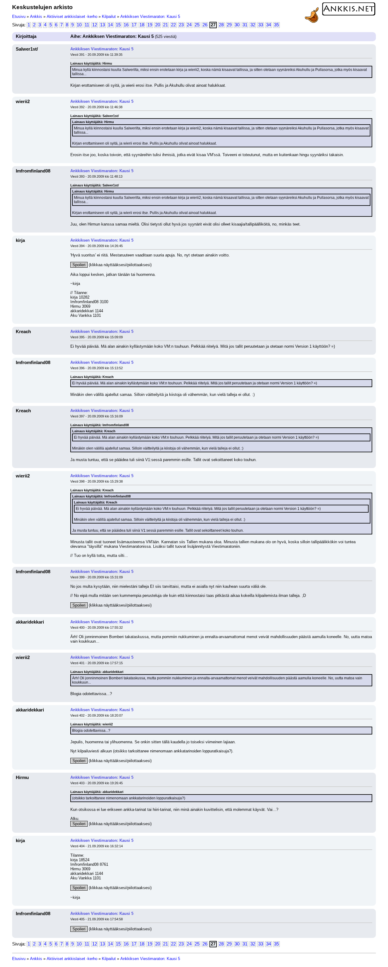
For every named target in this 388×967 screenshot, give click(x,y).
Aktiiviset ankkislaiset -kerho (72, 16)
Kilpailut (109, 16)
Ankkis (36, 16)
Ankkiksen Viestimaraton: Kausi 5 (150, 16)
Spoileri (78, 265)
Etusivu (18, 16)
